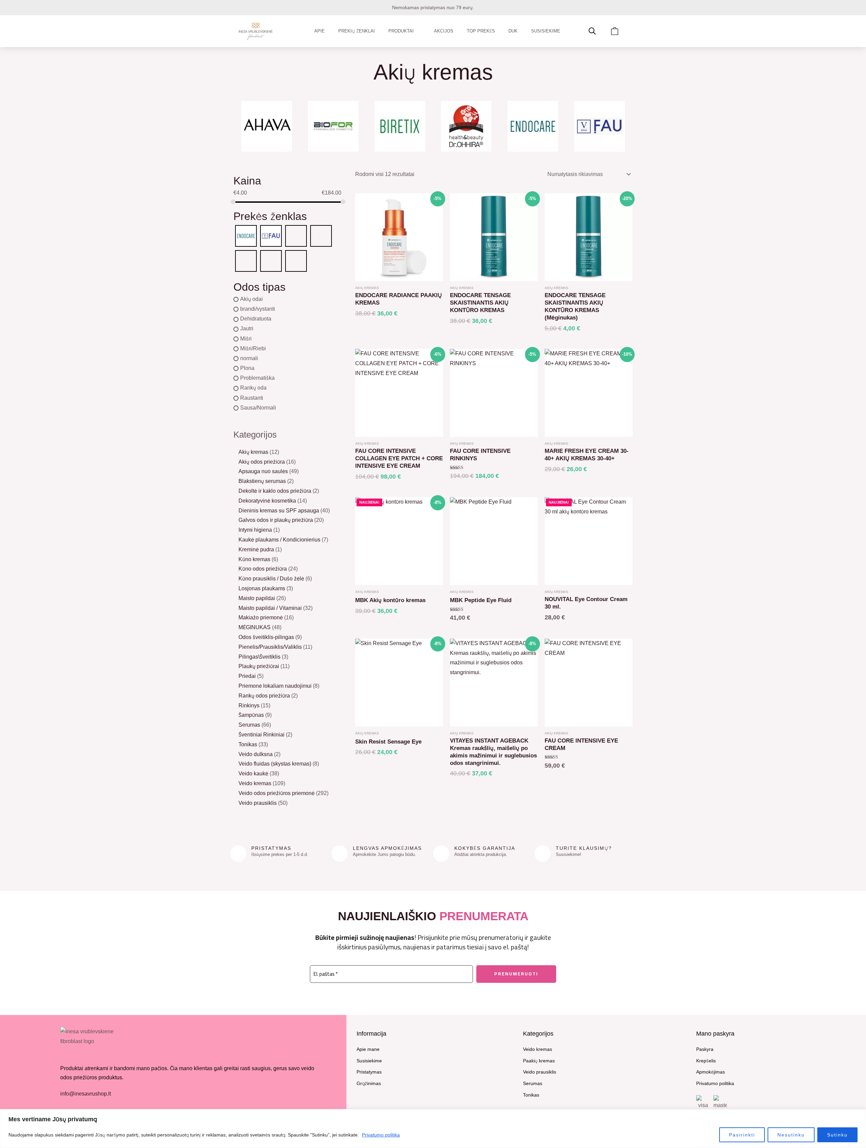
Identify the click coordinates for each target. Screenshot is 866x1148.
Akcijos (443, 31)
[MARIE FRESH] (296, 236)
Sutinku (837, 1135)
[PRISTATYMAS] (238, 853)
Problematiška (257, 378)
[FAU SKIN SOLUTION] (270, 236)
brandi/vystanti (257, 309)
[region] (433, 1128)
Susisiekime (545, 31)
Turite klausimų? (584, 848)
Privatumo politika (381, 1135)
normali (249, 358)
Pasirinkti (742, 1135)
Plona (247, 368)
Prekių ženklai (356, 31)
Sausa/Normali (258, 408)
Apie (319, 31)
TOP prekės (481, 31)
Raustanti (251, 398)
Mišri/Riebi (253, 348)
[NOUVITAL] (245, 261)
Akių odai (251, 299)
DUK (513, 31)
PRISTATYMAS (271, 848)
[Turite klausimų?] (542, 853)
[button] (240, 126)
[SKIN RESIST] (270, 261)
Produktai (401, 31)
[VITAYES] (296, 261)
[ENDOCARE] (245, 236)
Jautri (246, 329)
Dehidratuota (255, 319)
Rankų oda (253, 388)
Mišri (246, 338)
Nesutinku (791, 1135)
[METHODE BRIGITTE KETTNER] (321, 236)
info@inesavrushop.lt (85, 1094)
